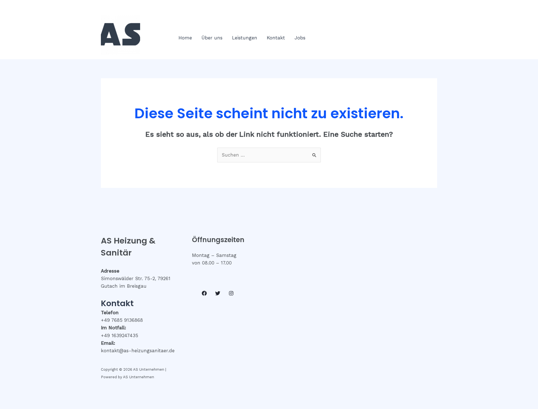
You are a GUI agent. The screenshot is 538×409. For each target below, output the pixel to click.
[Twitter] (217, 293)
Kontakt (276, 38)
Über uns (211, 38)
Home (185, 38)
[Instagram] (231, 293)
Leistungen (244, 38)
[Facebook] (204, 293)
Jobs (299, 38)
